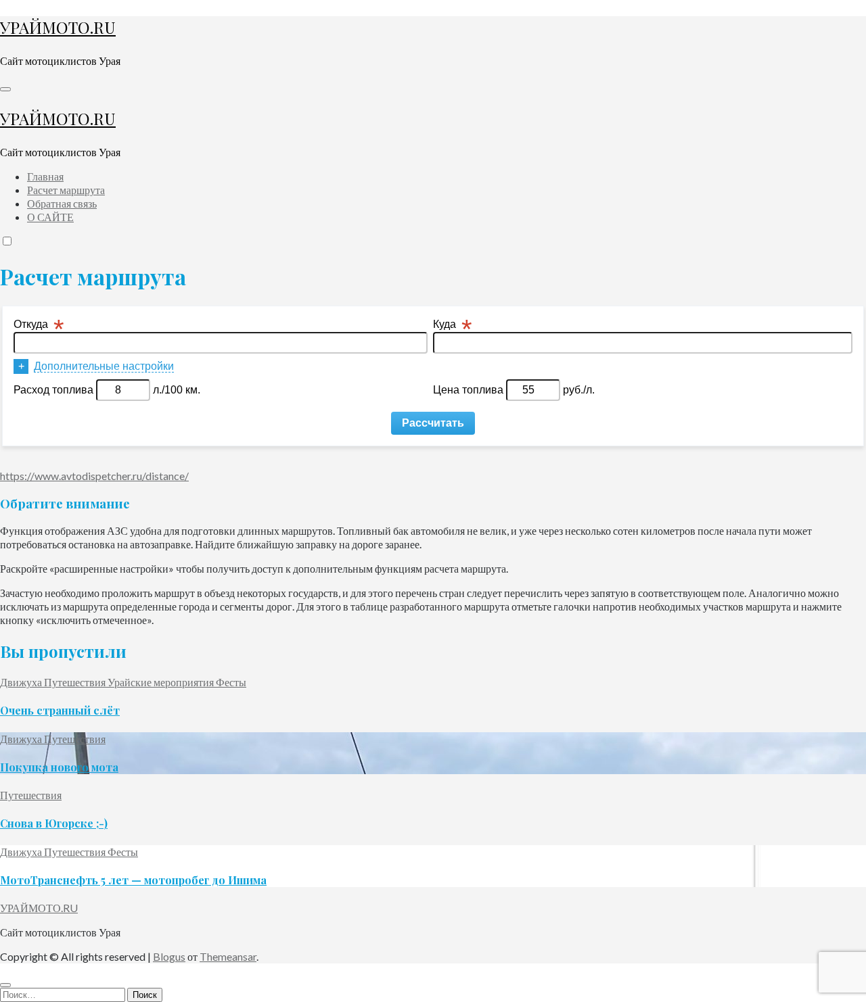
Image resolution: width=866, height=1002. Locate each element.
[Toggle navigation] (5, 89)
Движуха (22, 681)
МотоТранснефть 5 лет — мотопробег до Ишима (133, 880)
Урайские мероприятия (162, 681)
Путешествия (76, 681)
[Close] (5, 985)
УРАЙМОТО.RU (58, 27)
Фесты (231, 681)
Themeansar (228, 956)
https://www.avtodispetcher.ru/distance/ (94, 475)
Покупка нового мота (59, 767)
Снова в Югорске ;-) (54, 823)
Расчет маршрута (66, 189)
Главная (45, 176)
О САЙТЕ (50, 216)
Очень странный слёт (60, 710)
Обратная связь (62, 203)
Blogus (169, 956)
